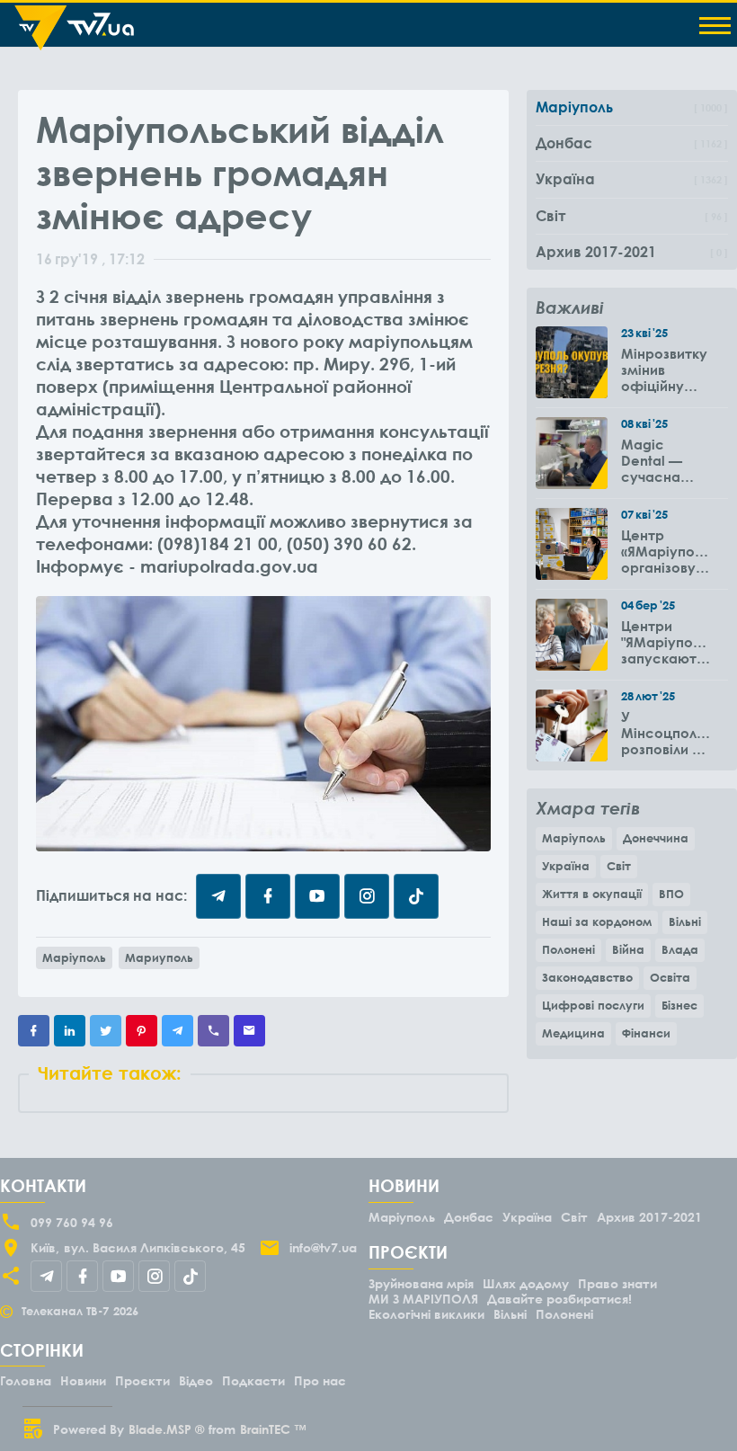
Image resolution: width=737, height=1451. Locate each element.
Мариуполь (159, 957)
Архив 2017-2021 (649, 1216)
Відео (196, 1380)
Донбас (468, 1216)
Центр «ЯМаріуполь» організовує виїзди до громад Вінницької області (665, 551)
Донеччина (655, 838)
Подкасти (253, 1380)
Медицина (573, 1033)
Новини (83, 1380)
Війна (628, 949)
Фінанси (646, 1033)
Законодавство (587, 977)
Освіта (670, 977)
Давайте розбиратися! (559, 1298)
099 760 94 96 (72, 1222)
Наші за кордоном (597, 921)
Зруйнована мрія (421, 1283)
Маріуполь (74, 957)
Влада (680, 949)
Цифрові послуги (593, 1005)
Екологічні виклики (426, 1314)
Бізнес (679, 1005)
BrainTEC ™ (273, 1429)
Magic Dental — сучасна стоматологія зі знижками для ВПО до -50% (665, 460)
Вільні (685, 921)
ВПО (671, 893)
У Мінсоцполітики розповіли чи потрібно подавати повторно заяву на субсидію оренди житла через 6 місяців (665, 732)
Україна (566, 866)
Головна (25, 1380)
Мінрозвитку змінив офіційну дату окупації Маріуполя (664, 369)
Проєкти (142, 1380)
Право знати (617, 1283)
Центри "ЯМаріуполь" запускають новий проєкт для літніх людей (665, 642)
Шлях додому (526, 1283)
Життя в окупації (592, 893)
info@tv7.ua (323, 1247)
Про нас (320, 1380)
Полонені (568, 949)
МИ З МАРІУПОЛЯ (423, 1298)
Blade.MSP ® (166, 1429)
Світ (619, 866)
